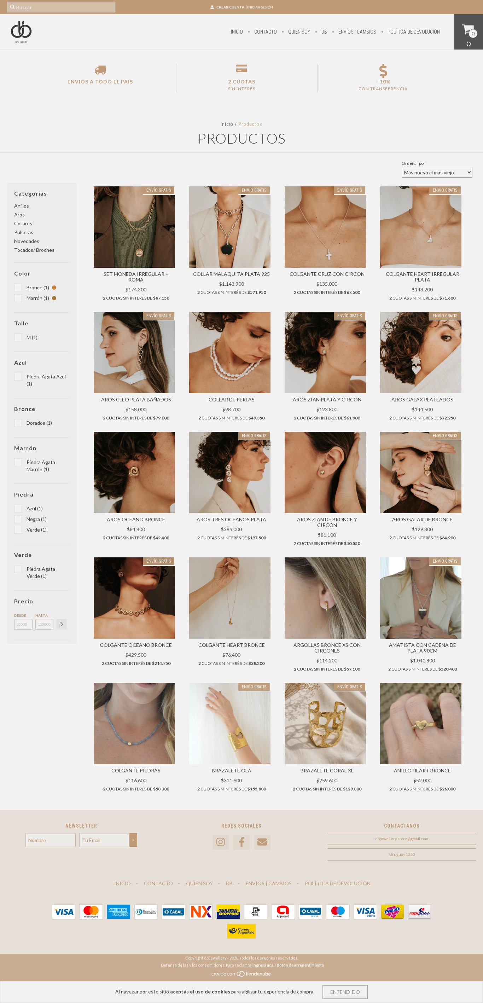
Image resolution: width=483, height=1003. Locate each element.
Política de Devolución (413, 32)
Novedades (26, 241)
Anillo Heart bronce (422, 770)
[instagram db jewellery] (221, 842)
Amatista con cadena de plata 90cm (422, 648)
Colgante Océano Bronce (136, 645)
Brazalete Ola (231, 770)
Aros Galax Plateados (422, 399)
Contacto (265, 32)
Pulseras (23, 232)
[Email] (262, 842)
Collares (23, 223)
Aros (19, 214)
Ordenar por (413, 163)
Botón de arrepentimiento (300, 965)
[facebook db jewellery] (241, 842)
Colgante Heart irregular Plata (422, 277)
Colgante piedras (136, 770)
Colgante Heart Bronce (231, 645)
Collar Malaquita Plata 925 (231, 274)
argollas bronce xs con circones (327, 648)
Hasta (41, 615)
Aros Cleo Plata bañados (136, 399)
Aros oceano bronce (136, 519)
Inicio (237, 32)
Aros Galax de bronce (422, 519)
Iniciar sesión (260, 7)
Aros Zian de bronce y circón (327, 522)
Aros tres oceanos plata (231, 519)
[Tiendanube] (242, 975)
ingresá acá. (263, 965)
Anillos (21, 206)
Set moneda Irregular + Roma (136, 277)
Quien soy (298, 32)
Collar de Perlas (232, 399)
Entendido (345, 992)
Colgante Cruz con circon (327, 274)
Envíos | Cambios (356, 32)
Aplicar (61, 624)
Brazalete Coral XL (327, 770)
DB (323, 32)
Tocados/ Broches (34, 250)
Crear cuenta (230, 7)
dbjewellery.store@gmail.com (401, 838)
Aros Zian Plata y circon (327, 399)
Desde (20, 615)
